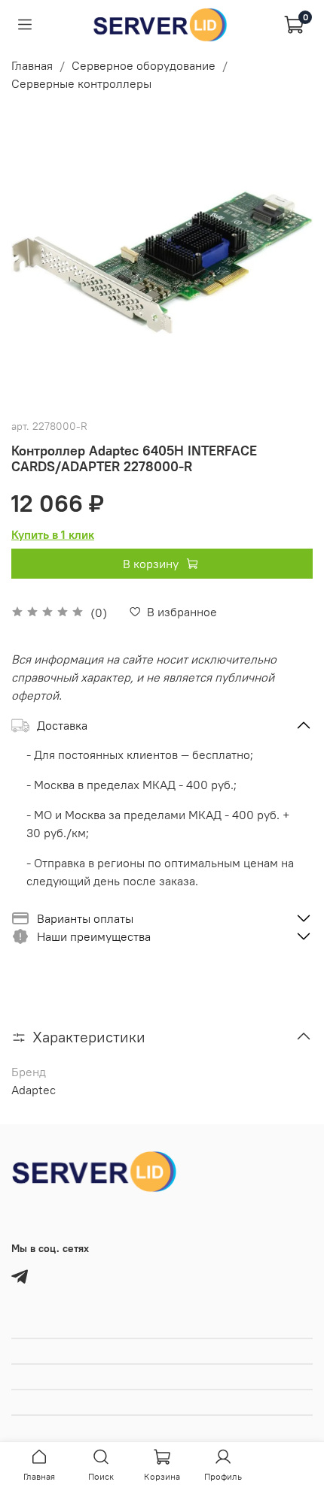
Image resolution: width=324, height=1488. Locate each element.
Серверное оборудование (143, 65)
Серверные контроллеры (81, 83)
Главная (32, 65)
